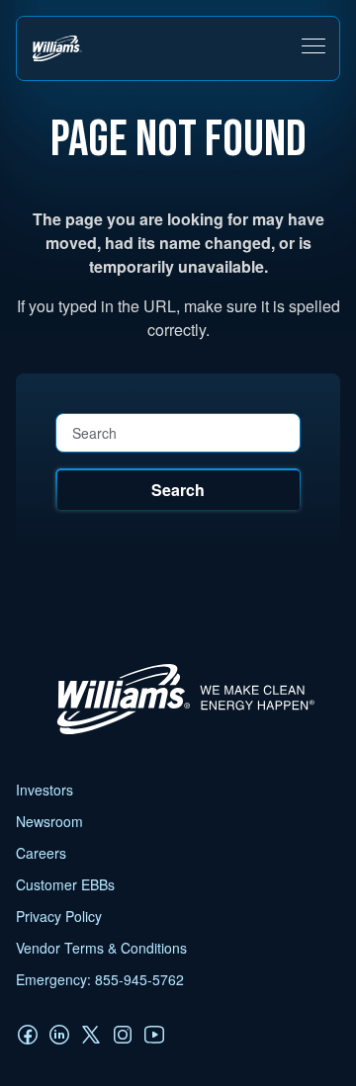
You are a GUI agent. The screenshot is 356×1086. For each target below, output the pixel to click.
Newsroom (49, 821)
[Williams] (176, 733)
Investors (44, 789)
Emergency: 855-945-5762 (100, 979)
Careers (41, 853)
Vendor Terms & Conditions (101, 948)
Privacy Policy (59, 916)
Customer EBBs (65, 884)
